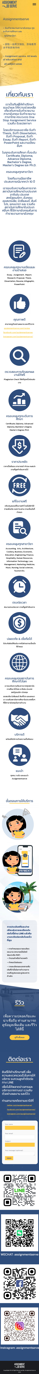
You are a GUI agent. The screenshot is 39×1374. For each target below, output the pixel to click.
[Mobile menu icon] (34, 4)
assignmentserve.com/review (17, 328)
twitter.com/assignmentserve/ (19, 1105)
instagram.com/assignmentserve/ (18, 336)
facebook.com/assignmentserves (18, 332)
